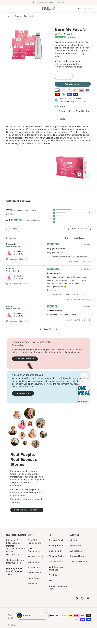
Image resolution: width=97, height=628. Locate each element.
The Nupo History (78, 562)
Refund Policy (56, 562)
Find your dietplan (25, 359)
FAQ (51, 581)
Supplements (34, 562)
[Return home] (8, 16)
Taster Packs (34, 578)
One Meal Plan (23, 393)
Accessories (34, 568)
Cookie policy (55, 551)
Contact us (75, 540)
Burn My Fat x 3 (30, 16)
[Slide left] (11, 47)
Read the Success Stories (27, 510)
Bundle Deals (34, 573)
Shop (17, 16)
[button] (5, 9)
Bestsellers (33, 584)
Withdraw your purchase (56, 568)
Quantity (58, 72)
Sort (67, 238)
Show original (81, 257)
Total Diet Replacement (34, 541)
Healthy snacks (35, 557)
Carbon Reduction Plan (58, 587)
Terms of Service (57, 540)
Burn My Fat (18, 254)
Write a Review (82, 229)
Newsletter (75, 546)
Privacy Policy (56, 546)
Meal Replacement (34, 550)
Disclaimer (54, 576)
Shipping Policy (56, 557)
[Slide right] (44, 47)
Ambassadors (77, 551)
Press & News (77, 557)
